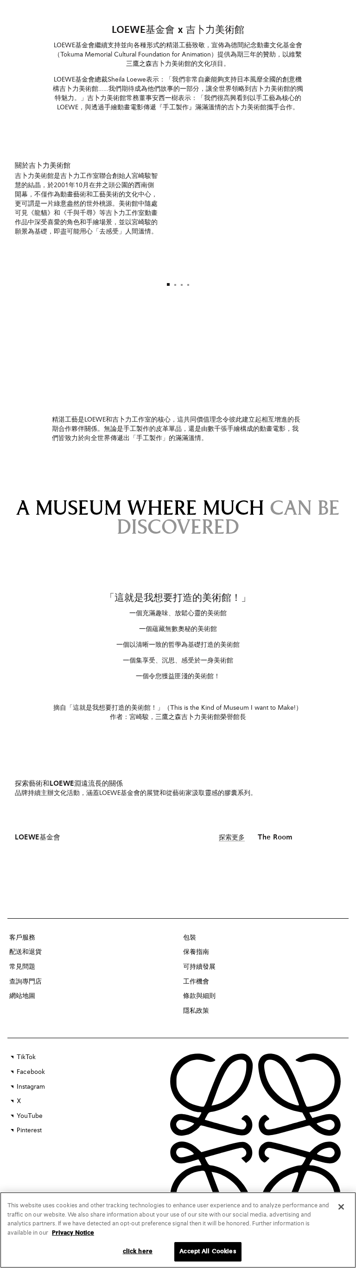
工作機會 (196, 981)
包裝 (189, 937)
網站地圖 (22, 996)
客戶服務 (22, 937)
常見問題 (22, 967)
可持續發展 (199, 967)
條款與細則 (199, 996)
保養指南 (196, 952)
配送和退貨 (25, 952)
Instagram (31, 1087)
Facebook (31, 1072)
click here (138, 1252)
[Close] (341, 1207)
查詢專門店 (25, 981)
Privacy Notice (73, 1233)
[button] (168, 284)
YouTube (30, 1116)
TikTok (26, 1057)
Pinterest (29, 1130)
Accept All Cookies (207, 1252)
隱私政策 (196, 1011)
